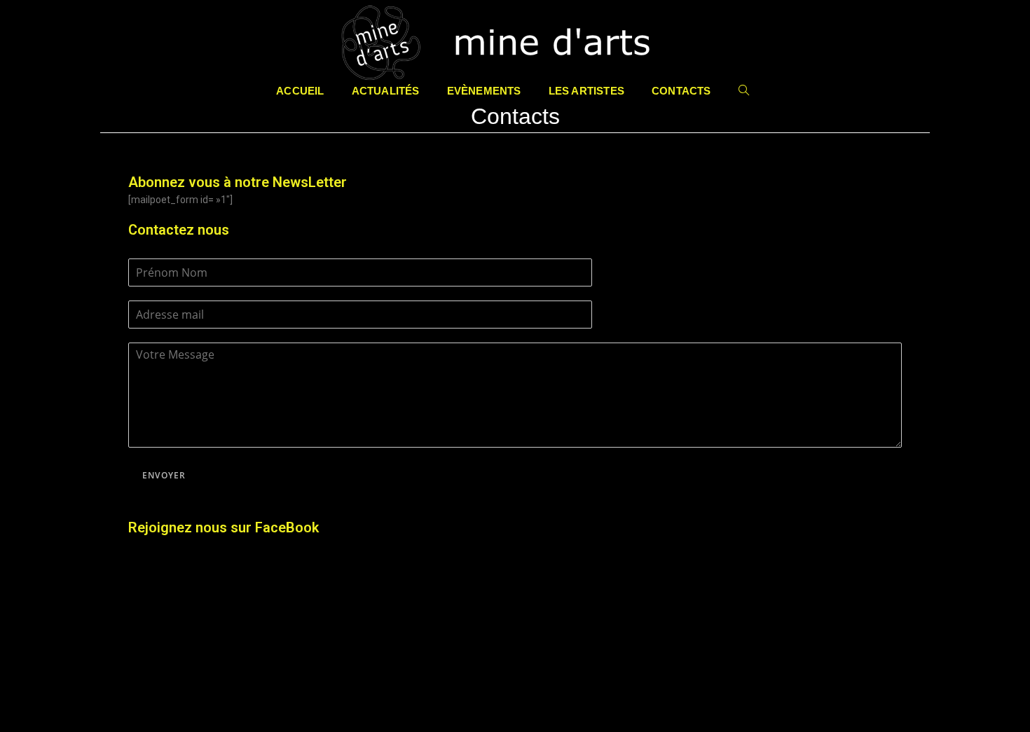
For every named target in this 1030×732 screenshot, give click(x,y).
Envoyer (164, 475)
